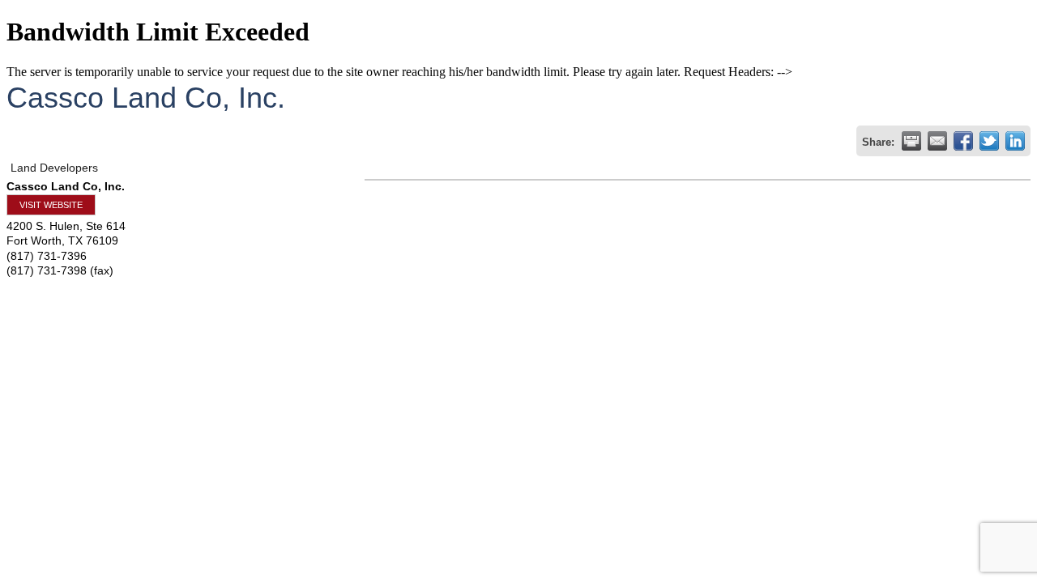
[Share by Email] (937, 141)
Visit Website (51, 205)
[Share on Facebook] (963, 141)
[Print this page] (911, 141)
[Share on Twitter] (989, 141)
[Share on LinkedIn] (1015, 141)
